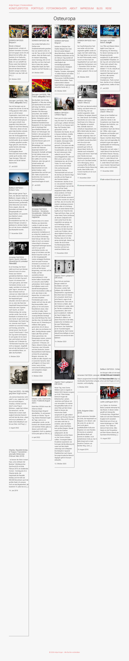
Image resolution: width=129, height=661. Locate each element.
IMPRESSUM (87, 8)
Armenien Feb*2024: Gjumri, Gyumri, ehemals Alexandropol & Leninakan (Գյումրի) (18, 246)
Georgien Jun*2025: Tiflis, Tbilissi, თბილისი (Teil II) (40, 81)
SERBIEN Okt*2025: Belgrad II (18, 26)
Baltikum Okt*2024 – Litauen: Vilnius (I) (86, 87)
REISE (109, 8)
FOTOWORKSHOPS (56, 8)
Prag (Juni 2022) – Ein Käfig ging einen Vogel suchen (18, 367)
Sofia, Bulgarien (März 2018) (87, 396)
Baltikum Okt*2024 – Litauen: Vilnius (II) (109, 96)
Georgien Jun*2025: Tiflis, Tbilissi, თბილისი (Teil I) (17, 87)
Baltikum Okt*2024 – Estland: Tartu (18, 175)
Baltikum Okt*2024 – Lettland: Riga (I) (64, 99)
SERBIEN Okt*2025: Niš (39, 26)
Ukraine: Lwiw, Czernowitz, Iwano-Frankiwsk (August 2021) (40, 386)
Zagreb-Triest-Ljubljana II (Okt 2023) (64, 352)
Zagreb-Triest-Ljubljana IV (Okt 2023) (63, 262)
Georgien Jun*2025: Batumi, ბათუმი (109, 27)
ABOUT (73, 8)
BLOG (100, 8)
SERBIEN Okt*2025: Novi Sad (86, 26)
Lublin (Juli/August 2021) (108, 387)
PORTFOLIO (37, 8)
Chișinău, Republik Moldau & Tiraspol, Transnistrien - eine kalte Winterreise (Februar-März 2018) (18, 439)
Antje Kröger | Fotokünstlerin (20, 5)
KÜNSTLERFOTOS (18, 8)
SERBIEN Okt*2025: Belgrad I (64, 26)
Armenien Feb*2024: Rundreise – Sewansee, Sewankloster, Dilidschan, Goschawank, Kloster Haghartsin (40, 199)
